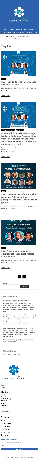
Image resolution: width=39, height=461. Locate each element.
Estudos (33, 29)
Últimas (11, 29)
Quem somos (10, 36)
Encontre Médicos (22, 36)
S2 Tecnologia (9, 457)
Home (5, 29)
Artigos (26, 29)
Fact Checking (6, 32)
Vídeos (3, 78)
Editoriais (19, 29)
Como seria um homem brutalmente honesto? (16, 300)
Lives (22, 32)
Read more (5, 95)
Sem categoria (20, 130)
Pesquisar (5, 283)
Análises (16, 32)
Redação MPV (4, 90)
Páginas (13, 130)
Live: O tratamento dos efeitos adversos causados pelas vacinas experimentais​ (17, 254)
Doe (36, 32)
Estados (16, 39)
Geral (3, 130)
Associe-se (29, 32)
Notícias (7, 130)
